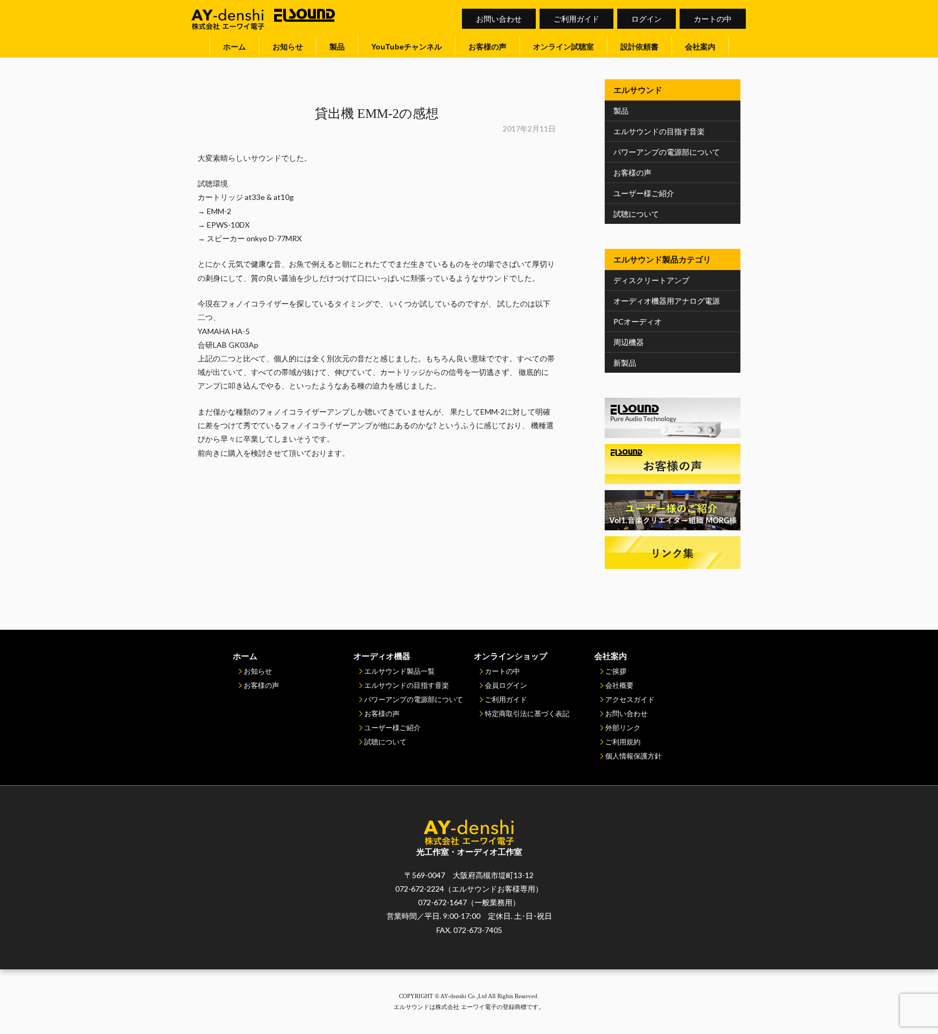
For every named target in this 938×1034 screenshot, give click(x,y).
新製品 (624, 362)
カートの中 (713, 18)
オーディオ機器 (381, 656)
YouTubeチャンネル (406, 46)
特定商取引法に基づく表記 (527, 713)
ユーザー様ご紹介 (643, 193)
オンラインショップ (510, 656)
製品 (337, 46)
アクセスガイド (630, 699)
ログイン (646, 18)
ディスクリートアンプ (651, 280)
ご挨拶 (615, 671)
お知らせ (287, 46)
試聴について (636, 213)
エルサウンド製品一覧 (399, 671)
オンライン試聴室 (563, 46)
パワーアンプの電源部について (666, 151)
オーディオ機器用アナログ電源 (666, 300)
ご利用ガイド (576, 18)
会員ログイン (506, 685)
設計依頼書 (639, 46)
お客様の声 (487, 46)
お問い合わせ (499, 18)
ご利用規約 (623, 741)
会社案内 (700, 46)
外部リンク (623, 727)
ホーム (234, 46)
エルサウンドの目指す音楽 (659, 131)
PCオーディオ (637, 321)
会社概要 (619, 685)
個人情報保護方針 (633, 755)
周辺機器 (628, 342)
